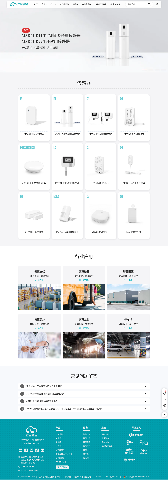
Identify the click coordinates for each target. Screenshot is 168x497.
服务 (75, 4)
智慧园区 (86, 442)
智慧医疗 (86, 446)
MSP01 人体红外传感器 (67, 232)
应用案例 (64, 4)
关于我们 (86, 4)
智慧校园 (86, 438)
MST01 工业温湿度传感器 (67, 183)
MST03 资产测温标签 (134, 134)
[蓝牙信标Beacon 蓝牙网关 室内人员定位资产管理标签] (19, 4)
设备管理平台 (101, 4)
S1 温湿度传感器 (101, 183)
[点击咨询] (164, 393)
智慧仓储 (86, 434)
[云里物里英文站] (157, 4)
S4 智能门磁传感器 (34, 232)
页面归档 (87, 477)
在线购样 (63, 467)
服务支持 (105, 442)
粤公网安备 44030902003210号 (137, 477)
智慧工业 (86, 450)
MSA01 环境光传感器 (34, 134)
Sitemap (98, 477)
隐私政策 (68, 477)
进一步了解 (39, 280)
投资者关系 (115, 4)
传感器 (58, 438)
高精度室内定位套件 (64, 454)
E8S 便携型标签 (133, 232)
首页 (36, 4)
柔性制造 (105, 438)
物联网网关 (60, 450)
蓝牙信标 (59, 434)
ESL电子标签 (61, 462)
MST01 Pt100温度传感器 (100, 134)
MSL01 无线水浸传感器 (134, 183)
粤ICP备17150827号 (113, 477)
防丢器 (58, 446)
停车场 (86, 454)
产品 (43, 4)
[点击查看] (26, 450)
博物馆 (86, 458)
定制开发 (105, 434)
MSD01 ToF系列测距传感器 (67, 134)
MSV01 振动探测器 (101, 232)
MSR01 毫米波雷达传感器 (34, 183)
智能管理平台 (106, 446)
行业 (53, 4)
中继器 (58, 442)
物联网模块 (60, 458)
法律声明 (77, 477)
